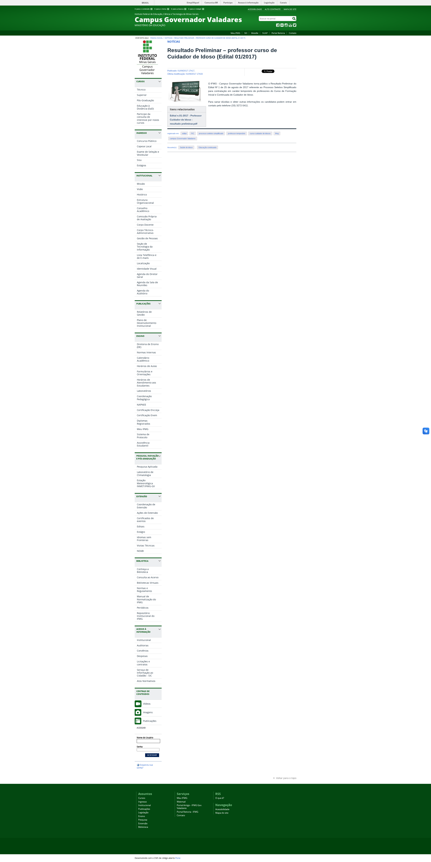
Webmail (181, 801)
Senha (140, 746)
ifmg (277, 133)
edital (184, 133)
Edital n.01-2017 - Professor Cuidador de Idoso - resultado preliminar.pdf (186, 119)
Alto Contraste (272, 9)
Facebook (277, 25)
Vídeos (147, 703)
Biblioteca (143, 827)
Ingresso (142, 801)
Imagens (148, 712)
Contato (292, 33)
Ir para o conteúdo (143, 9)
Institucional (144, 805)
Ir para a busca (178, 9)
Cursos (141, 798)
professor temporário (236, 133)
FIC (192, 133)
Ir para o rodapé (196, 9)
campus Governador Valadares (182, 138)
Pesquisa (142, 819)
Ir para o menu (161, 9)
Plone (177, 858)
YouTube (290, 25)
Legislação (143, 812)
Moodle (254, 33)
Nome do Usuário (145, 737)
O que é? (219, 798)
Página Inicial (156, 38)
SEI (245, 33)
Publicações (149, 720)
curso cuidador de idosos (260, 133)
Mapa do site (290, 9)
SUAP (265, 33)
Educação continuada (207, 147)
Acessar (141, 727)
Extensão (142, 823)
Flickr (282, 25)
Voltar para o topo (286, 778)
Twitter (294, 25)
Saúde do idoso (186, 147)
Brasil (145, 2)
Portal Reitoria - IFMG (187, 811)
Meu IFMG (235, 33)
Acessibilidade (255, 9)
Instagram (286, 25)
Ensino (141, 816)
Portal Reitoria (278, 33)
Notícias (168, 38)
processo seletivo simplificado (211, 133)
